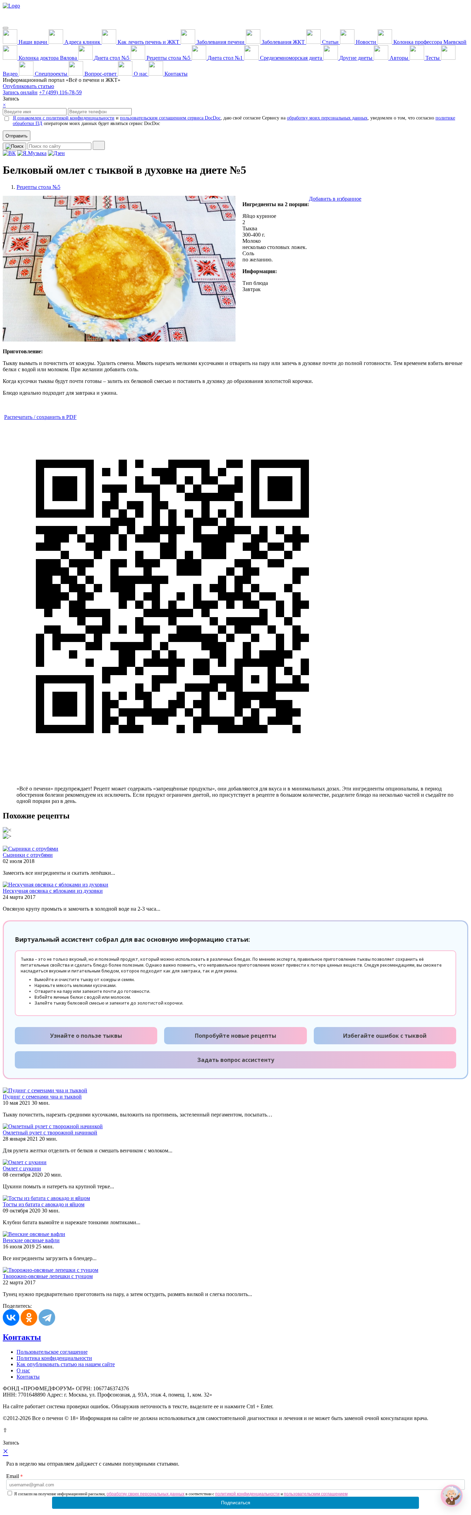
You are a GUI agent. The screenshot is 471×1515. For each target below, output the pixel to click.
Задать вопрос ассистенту (235, 1060)
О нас (23, 1370)
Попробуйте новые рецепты (235, 1035)
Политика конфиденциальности (54, 1358)
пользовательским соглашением (316, 1494)
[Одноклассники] (29, 1317)
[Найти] (99, 145)
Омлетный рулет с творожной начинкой (50, 1132)
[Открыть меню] (5, 28)
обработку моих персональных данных (327, 118)
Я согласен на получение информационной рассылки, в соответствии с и (181, 1494)
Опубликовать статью (28, 86)
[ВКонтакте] (11, 1317)
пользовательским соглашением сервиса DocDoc (170, 118)
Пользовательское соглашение (52, 1352)
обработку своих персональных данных (145, 1494)
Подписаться (235, 1502)
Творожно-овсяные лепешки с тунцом (48, 1276)
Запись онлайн (20, 92)
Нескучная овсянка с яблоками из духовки (53, 891)
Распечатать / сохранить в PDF (40, 417)
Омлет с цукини (22, 1168)
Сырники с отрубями (28, 855)
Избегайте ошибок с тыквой (385, 1035)
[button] (452, 1496)
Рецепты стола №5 (38, 187)
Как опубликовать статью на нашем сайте (66, 1364)
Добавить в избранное (335, 199)
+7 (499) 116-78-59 (60, 92)
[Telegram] (47, 1317)
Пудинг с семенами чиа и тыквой (42, 1097)
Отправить (17, 135)
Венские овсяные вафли (31, 1240)
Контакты (22, 1337)
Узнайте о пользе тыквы (86, 1035)
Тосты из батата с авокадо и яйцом (43, 1204)
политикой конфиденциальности (247, 1494)
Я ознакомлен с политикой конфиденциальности (63, 118)
